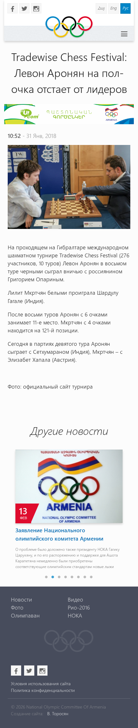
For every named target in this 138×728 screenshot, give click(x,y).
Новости (21, 599)
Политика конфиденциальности (43, 690)
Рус (125, 8)
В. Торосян (57, 713)
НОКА (75, 615)
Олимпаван (25, 615)
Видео (75, 599)
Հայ (101, 8)
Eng (113, 8)
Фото (17, 607)
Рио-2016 (79, 607)
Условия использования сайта (41, 683)
